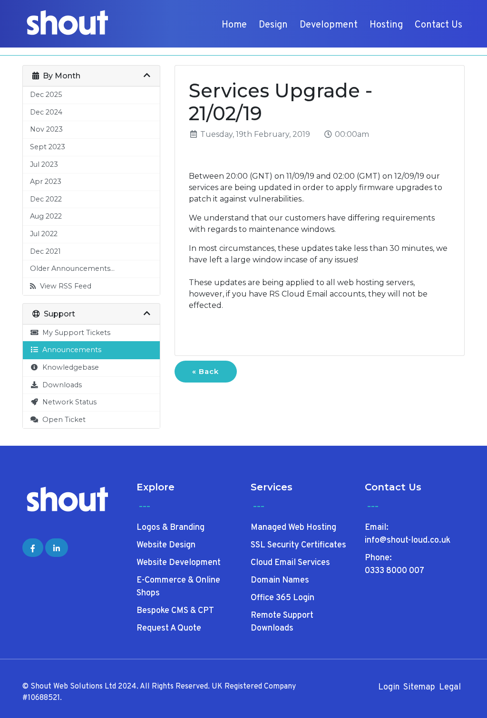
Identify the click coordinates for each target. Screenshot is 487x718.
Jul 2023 (44, 164)
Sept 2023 (47, 147)
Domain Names (280, 580)
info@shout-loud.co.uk (407, 540)
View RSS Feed (63, 286)
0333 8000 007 (394, 570)
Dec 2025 (46, 94)
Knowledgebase (69, 367)
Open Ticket (62, 419)
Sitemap (419, 687)
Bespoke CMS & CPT (175, 610)
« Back (205, 371)
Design (273, 25)
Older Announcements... (72, 268)
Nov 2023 (46, 129)
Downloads (60, 385)
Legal (450, 687)
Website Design (165, 545)
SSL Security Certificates (298, 545)
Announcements (70, 349)
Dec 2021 (45, 251)
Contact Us (438, 25)
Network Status (68, 402)
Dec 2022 (46, 199)
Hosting (386, 25)
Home (234, 25)
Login (388, 687)
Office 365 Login (282, 598)
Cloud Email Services (290, 562)
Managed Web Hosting (293, 527)
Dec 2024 (46, 112)
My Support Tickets (74, 332)
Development (329, 25)
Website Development (178, 562)
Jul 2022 (44, 234)
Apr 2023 (45, 181)
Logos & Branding (170, 527)
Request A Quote (168, 628)
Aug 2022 (46, 216)
